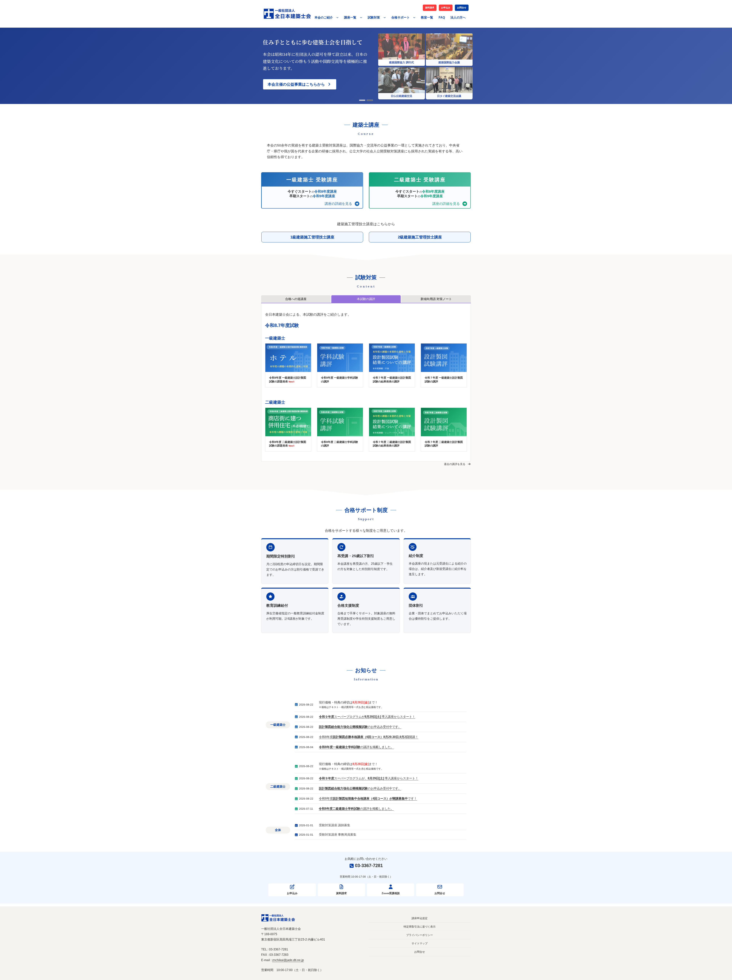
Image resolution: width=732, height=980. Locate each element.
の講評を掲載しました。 (356, 747)
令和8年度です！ (368, 798)
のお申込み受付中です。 (360, 726)
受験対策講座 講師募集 (334, 825)
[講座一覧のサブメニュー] (361, 17)
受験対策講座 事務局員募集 (337, 834)
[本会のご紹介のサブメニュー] (337, 17)
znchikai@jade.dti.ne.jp (288, 960)
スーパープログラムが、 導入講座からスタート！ (368, 778)
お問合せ (461, 7)
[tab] (296, 299)
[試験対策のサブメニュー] (385, 17)
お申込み (445, 7)
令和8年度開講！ (368, 737)
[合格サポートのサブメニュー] (414, 17)
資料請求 (429, 7)
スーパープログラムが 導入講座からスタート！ (367, 716)
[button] (299, 84)
